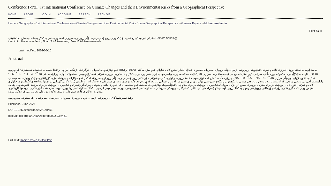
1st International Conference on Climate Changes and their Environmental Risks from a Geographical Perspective (107, 23)
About (29, 14)
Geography (26, 23)
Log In (46, 14)
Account (65, 14)
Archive (104, 14)
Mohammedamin (215, 23)
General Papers (191, 23)
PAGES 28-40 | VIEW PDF (36, 140)
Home (12, 14)
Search (84, 14)
